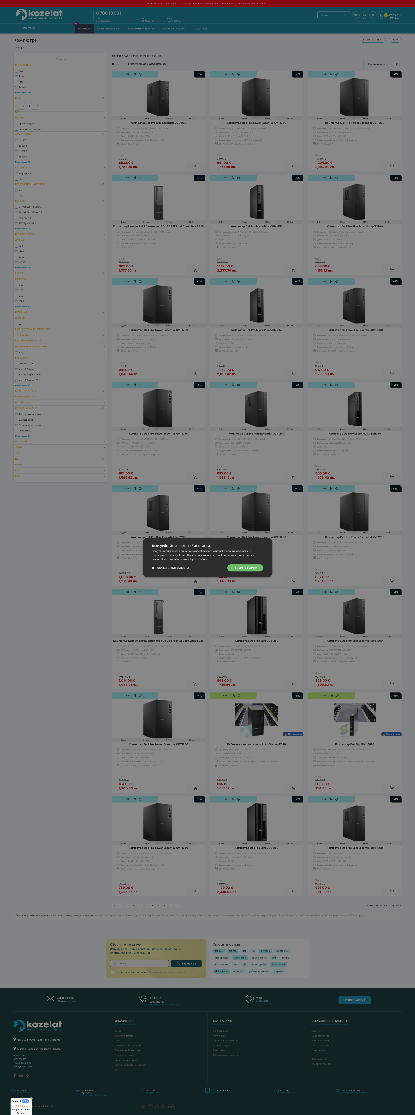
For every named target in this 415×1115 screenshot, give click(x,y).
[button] (170, 567)
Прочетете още (199, 559)
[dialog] (207, 557)
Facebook (19, 1101)
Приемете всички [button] (245, 567)
